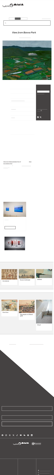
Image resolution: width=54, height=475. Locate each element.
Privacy (24, 473)
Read (9, 222)
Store (3, 461)
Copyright (30, 473)
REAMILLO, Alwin (7, 308)
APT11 (6, 214)
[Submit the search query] (4, 23)
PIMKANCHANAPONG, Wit (43, 321)
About (3, 464)
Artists (13, 15)
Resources (23, 18)
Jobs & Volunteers (15, 473)
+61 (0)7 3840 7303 (45, 465)
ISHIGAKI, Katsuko (24, 37)
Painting (13, 108)
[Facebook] (38, 115)
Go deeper (20, 15)
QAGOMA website (6, 459)
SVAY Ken (22, 312)
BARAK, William (7, 277)
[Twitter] (40, 115)
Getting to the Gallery (45, 463)
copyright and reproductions (30, 338)
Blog (3, 462)
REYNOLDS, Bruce (41, 275)
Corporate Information (40, 473)
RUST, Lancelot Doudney (26, 276)
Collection (13, 10)
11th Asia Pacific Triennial (25, 161)
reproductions (6, 338)
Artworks (6, 15)
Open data (4, 457)
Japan (13, 117)
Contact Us (42, 467)
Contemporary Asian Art (17, 100)
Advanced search (46, 18)
